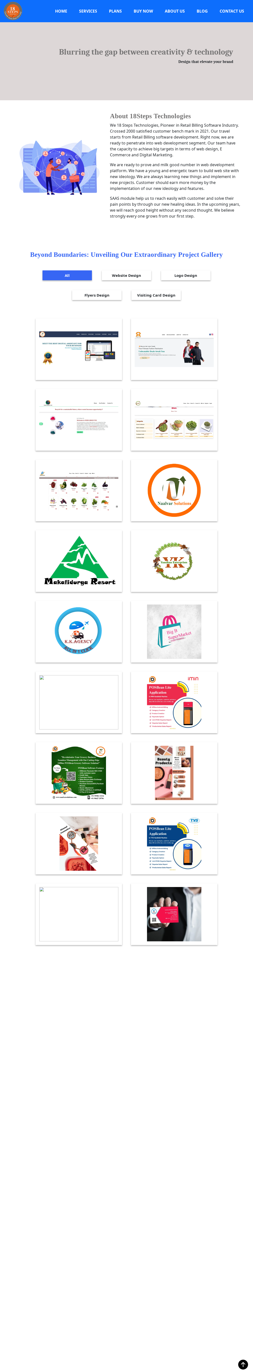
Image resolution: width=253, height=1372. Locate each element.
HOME (61, 11)
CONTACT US (232, 11)
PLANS (115, 11)
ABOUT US (175, 11)
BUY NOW (143, 11)
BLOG (202, 11)
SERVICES (88, 11)
